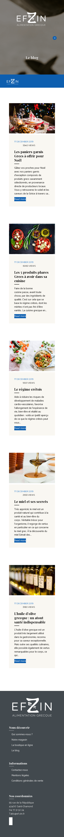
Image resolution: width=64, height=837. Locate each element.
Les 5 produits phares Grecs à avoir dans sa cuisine (31, 276)
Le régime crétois (28, 389)
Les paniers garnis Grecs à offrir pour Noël (29, 156)
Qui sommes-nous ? (22, 734)
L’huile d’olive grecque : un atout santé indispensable (29, 617)
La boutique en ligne (22, 745)
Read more (20, 199)
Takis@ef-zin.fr (17, 814)
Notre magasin (19, 740)
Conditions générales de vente (27, 781)
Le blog (15, 751)
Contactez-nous (19, 770)
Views (29, 145)
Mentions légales (20, 775)
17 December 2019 (23, 141)
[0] (56, 38)
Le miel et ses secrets (31, 501)
